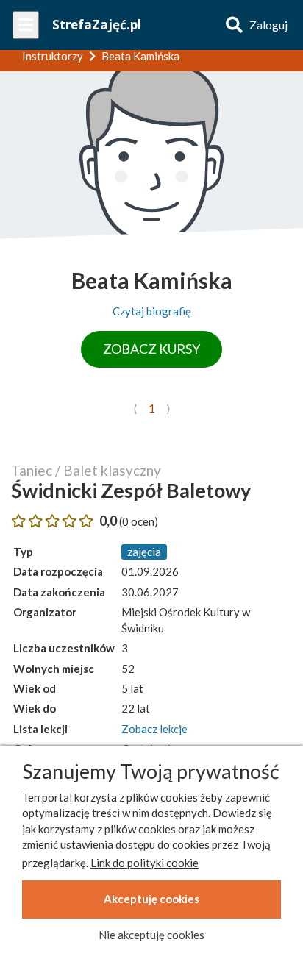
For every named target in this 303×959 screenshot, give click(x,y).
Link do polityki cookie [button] (144, 862)
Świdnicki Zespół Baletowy (131, 490)
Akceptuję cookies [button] (151, 898)
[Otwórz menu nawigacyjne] (26, 25)
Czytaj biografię (152, 311)
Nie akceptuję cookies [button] (151, 934)
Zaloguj (268, 25)
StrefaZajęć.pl (96, 24)
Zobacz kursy (151, 349)
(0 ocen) (138, 521)
